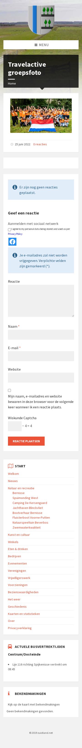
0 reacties (40, 144)
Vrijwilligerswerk (19, 578)
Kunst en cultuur (19, 535)
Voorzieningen (18, 585)
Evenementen (17, 563)
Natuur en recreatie (21, 488)
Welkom (13, 474)
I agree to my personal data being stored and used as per (39, 231)
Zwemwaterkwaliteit (27, 527)
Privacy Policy (15, 233)
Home (12, 83)
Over (11, 621)
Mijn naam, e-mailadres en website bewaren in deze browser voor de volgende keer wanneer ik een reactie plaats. (41, 401)
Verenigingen (17, 571)
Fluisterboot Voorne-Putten (31, 517)
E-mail (14, 348)
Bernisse (19, 493)
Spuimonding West (25, 498)
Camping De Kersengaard (30, 503)
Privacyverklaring (20, 628)
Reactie (14, 281)
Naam (14, 326)
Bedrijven (14, 556)
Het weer (14, 599)
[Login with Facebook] (12, 242)
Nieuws (13, 481)
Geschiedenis (17, 607)
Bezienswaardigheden (23, 592)
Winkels (13, 542)
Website (14, 369)
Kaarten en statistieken (24, 614)
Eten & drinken (18, 549)
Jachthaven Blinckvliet (28, 508)
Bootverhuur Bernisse (27, 513)
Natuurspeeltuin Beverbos (30, 522)
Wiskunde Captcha (22, 418)
